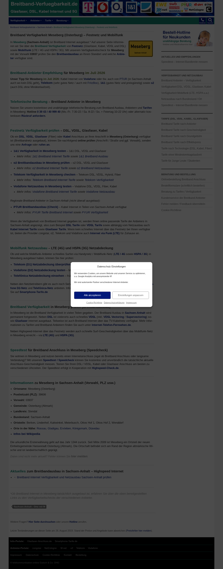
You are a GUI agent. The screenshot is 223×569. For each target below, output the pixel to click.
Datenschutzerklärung (114, 302)
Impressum (131, 302)
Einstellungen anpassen (130, 295)
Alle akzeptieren (92, 295)
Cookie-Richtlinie (94, 302)
